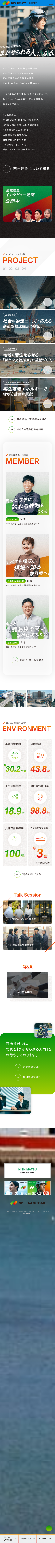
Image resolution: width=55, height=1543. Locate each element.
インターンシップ (46, 1538)
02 (11, 269)
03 (17, 269)
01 (4, 269)
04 (24, 269)
